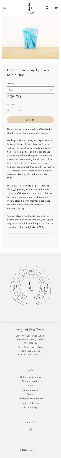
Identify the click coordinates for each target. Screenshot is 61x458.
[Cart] (56, 8)
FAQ (30, 385)
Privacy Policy (30, 407)
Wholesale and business (30, 398)
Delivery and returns (30, 377)
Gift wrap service (30, 381)
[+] (19, 110)
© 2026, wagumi (26, 450)
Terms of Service (30, 403)
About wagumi (30, 390)
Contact (30, 394)
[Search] (47, 8)
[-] (8, 110)
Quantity (11, 105)
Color (10, 83)
